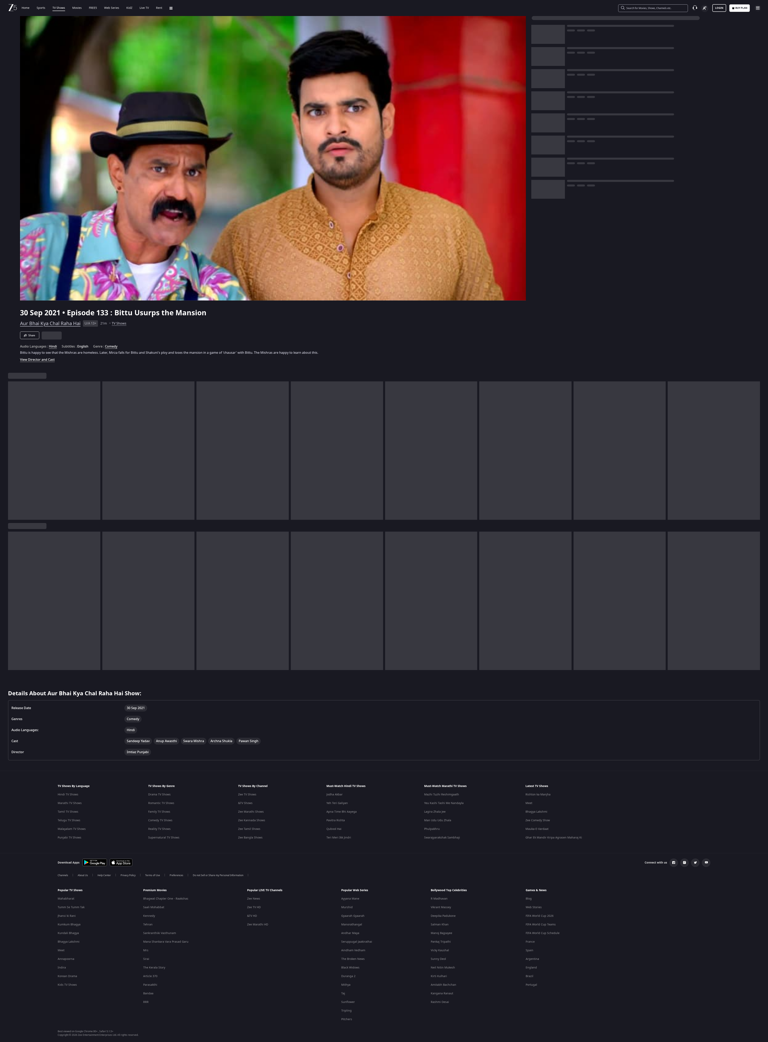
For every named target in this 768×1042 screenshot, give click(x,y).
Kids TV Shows (67, 985)
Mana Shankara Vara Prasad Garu (165, 942)
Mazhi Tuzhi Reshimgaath (441, 794)
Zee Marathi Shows (251, 812)
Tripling (346, 1011)
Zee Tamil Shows (249, 829)
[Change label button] (704, 8)
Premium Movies (155, 890)
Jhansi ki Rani (67, 916)
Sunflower (348, 1002)
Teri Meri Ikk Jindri (338, 837)
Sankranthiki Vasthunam (159, 933)
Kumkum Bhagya (69, 924)
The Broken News (353, 959)
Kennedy (149, 916)
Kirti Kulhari (439, 976)
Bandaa (148, 993)
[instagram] (684, 863)
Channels (63, 875)
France (530, 942)
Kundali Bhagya (68, 933)
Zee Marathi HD (257, 924)
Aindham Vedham (353, 950)
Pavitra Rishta (335, 820)
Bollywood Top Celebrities (449, 890)
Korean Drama (67, 976)
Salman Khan (440, 924)
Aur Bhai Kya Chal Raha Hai (50, 323)
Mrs (145, 950)
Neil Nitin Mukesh (443, 967)
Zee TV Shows (247, 794)
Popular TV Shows (70, 890)
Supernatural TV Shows (163, 837)
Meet (528, 803)
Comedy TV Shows (160, 820)
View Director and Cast (37, 359)
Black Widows (350, 967)
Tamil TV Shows (68, 812)
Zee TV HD (254, 907)
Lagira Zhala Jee (435, 812)
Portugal (531, 985)
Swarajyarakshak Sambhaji (442, 837)
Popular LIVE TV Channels (264, 890)
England (531, 967)
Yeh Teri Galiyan (337, 803)
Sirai (146, 959)
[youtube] (706, 863)
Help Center (104, 875)
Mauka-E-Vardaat (537, 829)
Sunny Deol (438, 959)
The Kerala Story (154, 967)
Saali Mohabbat (153, 907)
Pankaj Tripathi (441, 942)
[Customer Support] (695, 8)
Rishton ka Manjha (538, 794)
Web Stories (534, 907)
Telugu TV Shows (69, 820)
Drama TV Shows (159, 794)
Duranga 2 (348, 976)
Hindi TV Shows (68, 794)
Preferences (176, 875)
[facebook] (673, 863)
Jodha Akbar (334, 794)
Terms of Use (152, 875)
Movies (77, 8)
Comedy (111, 346)
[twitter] (695, 863)
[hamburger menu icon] (758, 8)
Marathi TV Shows (70, 803)
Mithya (345, 985)
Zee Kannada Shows (251, 820)
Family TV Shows (159, 812)
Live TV (144, 8)
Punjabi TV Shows (69, 837)
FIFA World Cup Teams (541, 924)
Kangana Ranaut (442, 993)
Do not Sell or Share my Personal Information (218, 875)
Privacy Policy (128, 875)
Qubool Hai (333, 829)
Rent (159, 8)
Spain (529, 950)
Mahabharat (66, 899)
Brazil (529, 976)
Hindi (53, 346)
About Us (83, 875)
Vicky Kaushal (440, 950)
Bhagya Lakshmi (536, 812)
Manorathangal (351, 924)
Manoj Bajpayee (441, 933)
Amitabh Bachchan (443, 985)
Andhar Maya (350, 933)
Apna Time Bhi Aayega (341, 812)
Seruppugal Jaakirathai (356, 942)
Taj (343, 993)
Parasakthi (150, 985)
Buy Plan (741, 8)
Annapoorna (66, 959)
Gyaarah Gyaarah (352, 916)
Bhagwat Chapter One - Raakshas (165, 899)
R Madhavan (439, 899)
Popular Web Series (354, 890)
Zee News (253, 899)
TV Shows (58, 8)
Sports (41, 8)
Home (25, 8)
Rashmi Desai (440, 1002)
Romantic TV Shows (161, 803)
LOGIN (719, 8)
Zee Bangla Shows (250, 837)
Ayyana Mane (350, 899)
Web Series (111, 8)
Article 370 (150, 976)
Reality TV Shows (159, 829)
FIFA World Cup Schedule (543, 933)
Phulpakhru (432, 829)
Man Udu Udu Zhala (437, 820)
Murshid (347, 907)
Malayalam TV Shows (72, 829)
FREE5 (93, 8)
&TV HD (252, 916)
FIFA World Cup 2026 (540, 916)
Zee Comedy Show (537, 820)
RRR (146, 1002)
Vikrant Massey (441, 907)
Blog (529, 899)
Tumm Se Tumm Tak (71, 907)
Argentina (532, 959)
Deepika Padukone (443, 916)
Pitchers (346, 1019)
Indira (62, 967)
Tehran (148, 924)
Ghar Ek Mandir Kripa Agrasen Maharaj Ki (553, 837)
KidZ (129, 8)
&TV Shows (245, 803)
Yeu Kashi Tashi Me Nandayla (444, 803)
